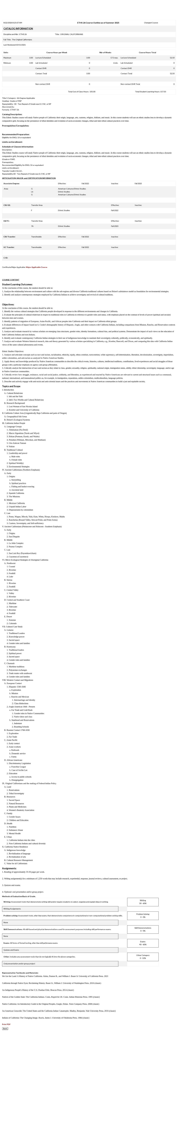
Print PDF (6, 1024)
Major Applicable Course (36, 267)
